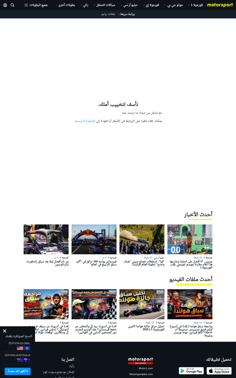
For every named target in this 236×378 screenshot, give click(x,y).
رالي (85, 5)
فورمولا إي (152, 5)
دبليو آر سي (130, 5)
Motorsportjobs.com (141, 374)
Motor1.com (146, 368)
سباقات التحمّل (105, 5)
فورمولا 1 (197, 5)
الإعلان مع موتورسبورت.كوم (58, 372)
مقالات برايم (108, 14)
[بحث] (12, 5)
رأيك (71, 366)
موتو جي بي (175, 5)
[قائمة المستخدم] (5, 5)
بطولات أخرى (66, 5)
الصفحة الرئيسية (85, 121)
